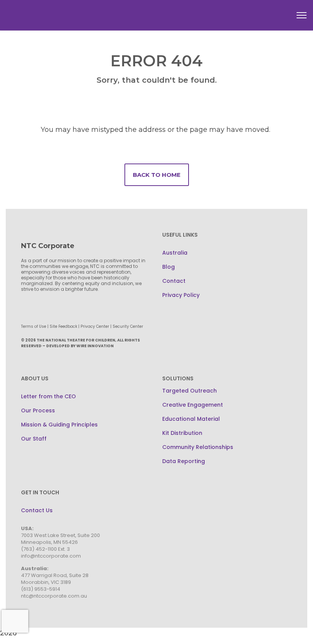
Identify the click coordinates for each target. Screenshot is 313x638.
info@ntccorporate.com (51, 555)
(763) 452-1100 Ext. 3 (45, 549)
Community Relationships (197, 447)
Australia (174, 252)
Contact (174, 281)
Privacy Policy (181, 295)
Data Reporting (183, 461)
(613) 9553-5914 (40, 589)
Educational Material (191, 419)
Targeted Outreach (189, 390)
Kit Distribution (182, 433)
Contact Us (37, 510)
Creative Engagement (192, 405)
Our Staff (34, 438)
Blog (168, 267)
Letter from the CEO (48, 396)
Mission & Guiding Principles (59, 424)
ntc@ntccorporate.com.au (54, 596)
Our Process (38, 410)
